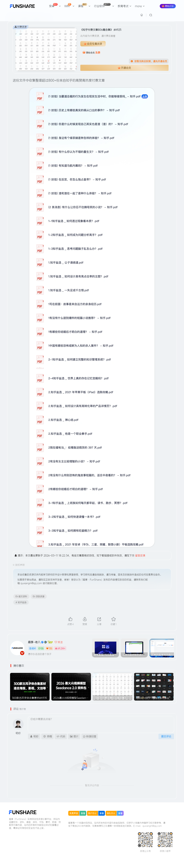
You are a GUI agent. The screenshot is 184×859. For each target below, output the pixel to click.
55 (42, 648)
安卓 (53, 5)
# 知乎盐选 (21, 602)
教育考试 (123, 6)
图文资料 (23, 596)
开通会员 (126, 67)
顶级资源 (40, 596)
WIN (67, 5)
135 (50, 648)
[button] (172, 647)
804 (34, 648)
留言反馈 (140, 555)
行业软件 (102, 5)
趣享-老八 (34, 642)
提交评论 (166, 736)
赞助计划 (169, 6)
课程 (82, 5)
